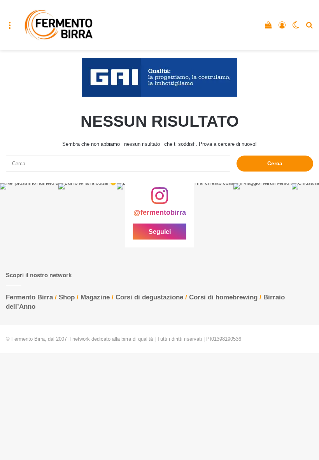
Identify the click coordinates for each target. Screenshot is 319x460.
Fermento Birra (29, 297)
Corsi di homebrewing (223, 297)
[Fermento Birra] (59, 24)
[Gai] (159, 77)
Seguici (160, 231)
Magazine (95, 297)
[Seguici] (159, 199)
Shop (67, 297)
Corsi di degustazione (149, 297)
